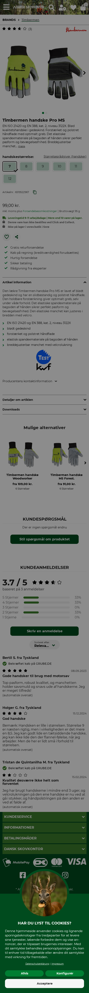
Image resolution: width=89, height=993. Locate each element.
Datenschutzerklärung (37, 963)
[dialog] (44, 496)
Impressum (58, 963)
